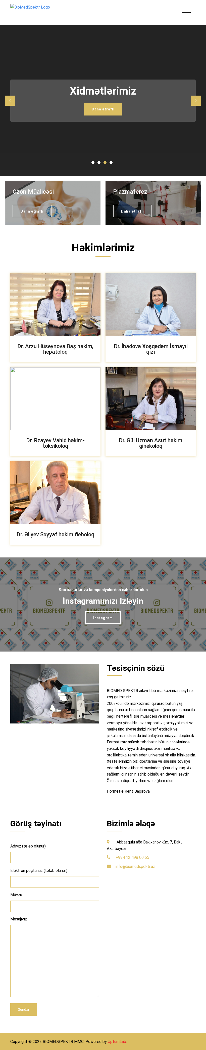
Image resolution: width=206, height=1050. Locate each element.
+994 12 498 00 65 (132, 857)
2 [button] (99, 163)
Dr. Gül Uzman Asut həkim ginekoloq (150, 443)
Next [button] (196, 101)
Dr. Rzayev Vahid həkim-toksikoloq (55, 443)
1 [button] (93, 163)
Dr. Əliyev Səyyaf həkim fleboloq (55, 534)
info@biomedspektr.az (135, 866)
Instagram (103, 618)
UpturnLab (117, 1041)
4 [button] (112, 163)
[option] (103, 100)
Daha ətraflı (103, 109)
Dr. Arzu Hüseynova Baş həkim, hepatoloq (55, 349)
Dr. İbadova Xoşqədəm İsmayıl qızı (151, 349)
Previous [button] (10, 101)
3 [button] (106, 163)
